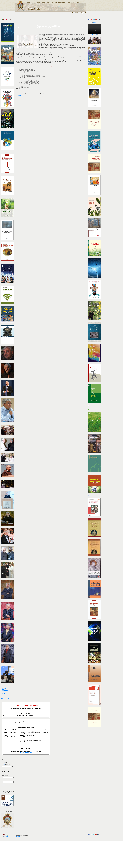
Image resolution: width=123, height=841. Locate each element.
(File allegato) (18, 95)
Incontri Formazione (6, 690)
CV (33, 2)
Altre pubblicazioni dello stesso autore (50, 101)
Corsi (43, 2)
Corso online (4, 694)
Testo (77, 2)
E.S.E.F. (3, 693)
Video (68, 2)
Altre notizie (5, 699)
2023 (96, 34)
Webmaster (18, 836)
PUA (48, 2)
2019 (94, 34)
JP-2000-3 (94, 22)
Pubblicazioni (61, 2)
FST (56, 2)
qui (28, 835)
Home (28, 2)
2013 (92, 34)
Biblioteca (4, 688)
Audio (72, 2)
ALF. (52, 2)
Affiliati (3, 689)
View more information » (26, 752)
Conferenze (38, 2)
